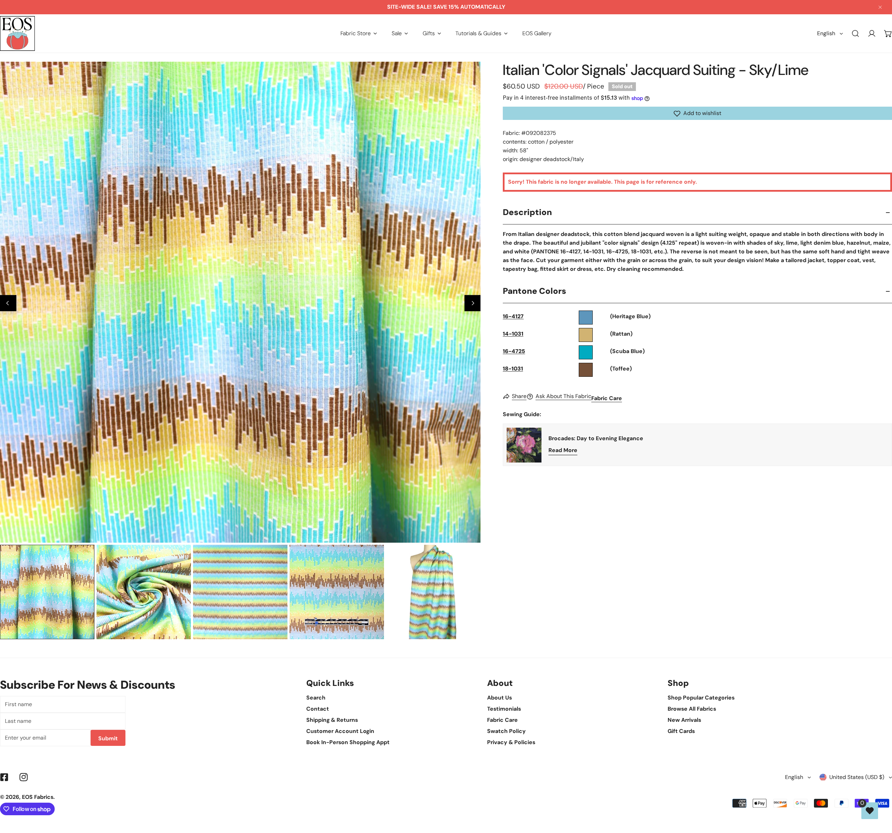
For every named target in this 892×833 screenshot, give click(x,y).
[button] (358, 33)
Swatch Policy (506, 731)
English (826, 33)
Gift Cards (681, 731)
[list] (240, 302)
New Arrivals (684, 720)
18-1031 (513, 369)
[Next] (472, 303)
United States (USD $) (856, 777)
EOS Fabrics (37, 797)
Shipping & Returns (332, 720)
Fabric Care (606, 398)
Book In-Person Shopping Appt (348, 742)
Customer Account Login (340, 731)
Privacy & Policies (511, 742)
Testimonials (504, 708)
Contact (317, 708)
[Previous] (8, 303)
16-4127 (513, 316)
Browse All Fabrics (692, 708)
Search (315, 697)
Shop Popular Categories (701, 697)
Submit (108, 738)
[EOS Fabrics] (17, 33)
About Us (499, 697)
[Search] (855, 33)
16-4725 (514, 351)
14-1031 (513, 334)
